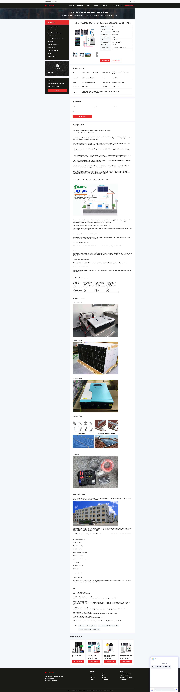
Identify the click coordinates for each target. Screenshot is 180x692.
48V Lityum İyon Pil (52, 29)
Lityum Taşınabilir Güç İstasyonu (55, 32)
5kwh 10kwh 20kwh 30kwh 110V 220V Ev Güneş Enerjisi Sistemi (110, 657)
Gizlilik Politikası (105, 679)
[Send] (176, 689)
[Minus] (176, 659)
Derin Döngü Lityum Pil (53, 50)
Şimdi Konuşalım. (105, 60)
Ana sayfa (64, 15)
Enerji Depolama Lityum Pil (53, 27)
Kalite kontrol (92, 677)
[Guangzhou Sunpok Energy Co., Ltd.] (49, 5)
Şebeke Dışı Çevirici (52, 47)
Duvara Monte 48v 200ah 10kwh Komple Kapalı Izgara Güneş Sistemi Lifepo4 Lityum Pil (126, 657)
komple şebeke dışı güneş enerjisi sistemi (89, 629)
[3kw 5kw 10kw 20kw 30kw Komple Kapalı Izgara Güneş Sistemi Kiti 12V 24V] (77, 647)
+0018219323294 (55, 86)
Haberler (103, 673)
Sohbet (57, 90)
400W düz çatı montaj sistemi (77, 656)
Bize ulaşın (92, 679)
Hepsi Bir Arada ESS (52, 35)
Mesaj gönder (82, 116)
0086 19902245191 (60, 83)
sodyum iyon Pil (51, 41)
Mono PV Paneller (51, 56)
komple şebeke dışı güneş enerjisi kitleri (109, 625)
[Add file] (152, 689)
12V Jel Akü (50, 53)
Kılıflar (103, 675)
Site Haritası (104, 677)
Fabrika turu (92, 675)
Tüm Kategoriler (123, 679)
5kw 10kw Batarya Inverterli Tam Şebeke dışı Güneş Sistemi (93, 657)
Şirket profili (92, 673)
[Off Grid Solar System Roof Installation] (85, 38)
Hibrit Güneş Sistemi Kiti (53, 44)
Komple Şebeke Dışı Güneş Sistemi (75, 15)
